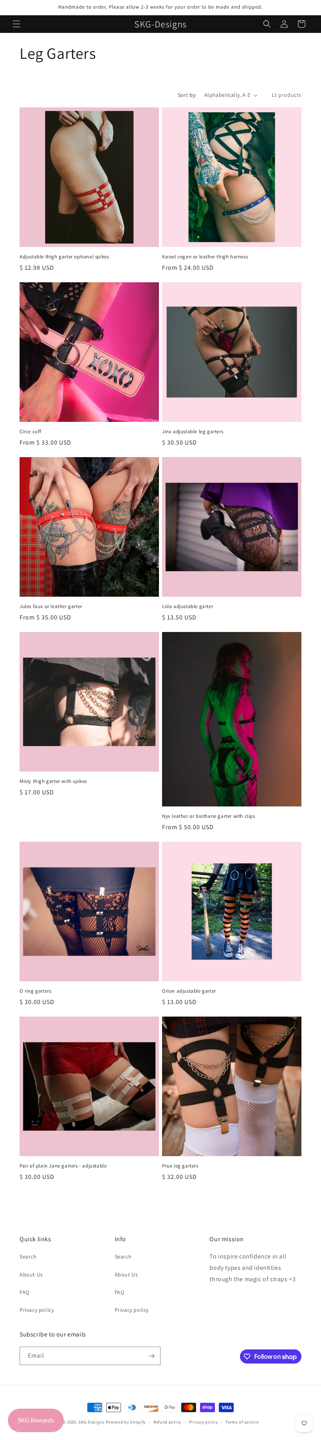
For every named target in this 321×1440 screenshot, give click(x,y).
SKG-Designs (91, 1422)
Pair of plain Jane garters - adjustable (63, 1166)
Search (28, 1256)
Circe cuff (30, 432)
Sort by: (187, 94)
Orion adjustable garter (189, 991)
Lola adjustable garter (187, 606)
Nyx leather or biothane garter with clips (208, 816)
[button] (16, 24)
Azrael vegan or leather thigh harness (205, 257)
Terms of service (241, 1422)
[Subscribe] (151, 1356)
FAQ (24, 1292)
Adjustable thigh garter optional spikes (64, 257)
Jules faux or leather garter (51, 606)
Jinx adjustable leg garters (192, 432)
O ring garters (35, 991)
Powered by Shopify (126, 1422)
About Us (31, 1274)
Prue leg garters (180, 1166)
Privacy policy (37, 1309)
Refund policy (167, 1422)
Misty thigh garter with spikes (53, 781)
